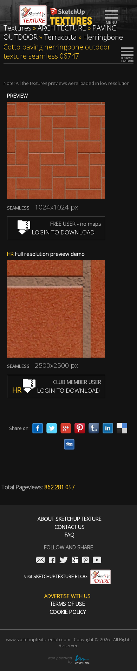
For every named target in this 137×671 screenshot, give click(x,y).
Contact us (69, 527)
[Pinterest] (79, 428)
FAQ (69, 534)
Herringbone (103, 37)
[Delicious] (122, 428)
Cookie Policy (68, 612)
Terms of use (67, 603)
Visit (55, 576)
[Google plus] (65, 428)
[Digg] (69, 444)
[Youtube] (97, 561)
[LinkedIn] (108, 428)
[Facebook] (37, 428)
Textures (17, 28)
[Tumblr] (94, 428)
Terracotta (60, 37)
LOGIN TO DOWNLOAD (62, 232)
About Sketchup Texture (70, 519)
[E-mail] (40, 561)
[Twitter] (51, 428)
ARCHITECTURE (62, 28)
